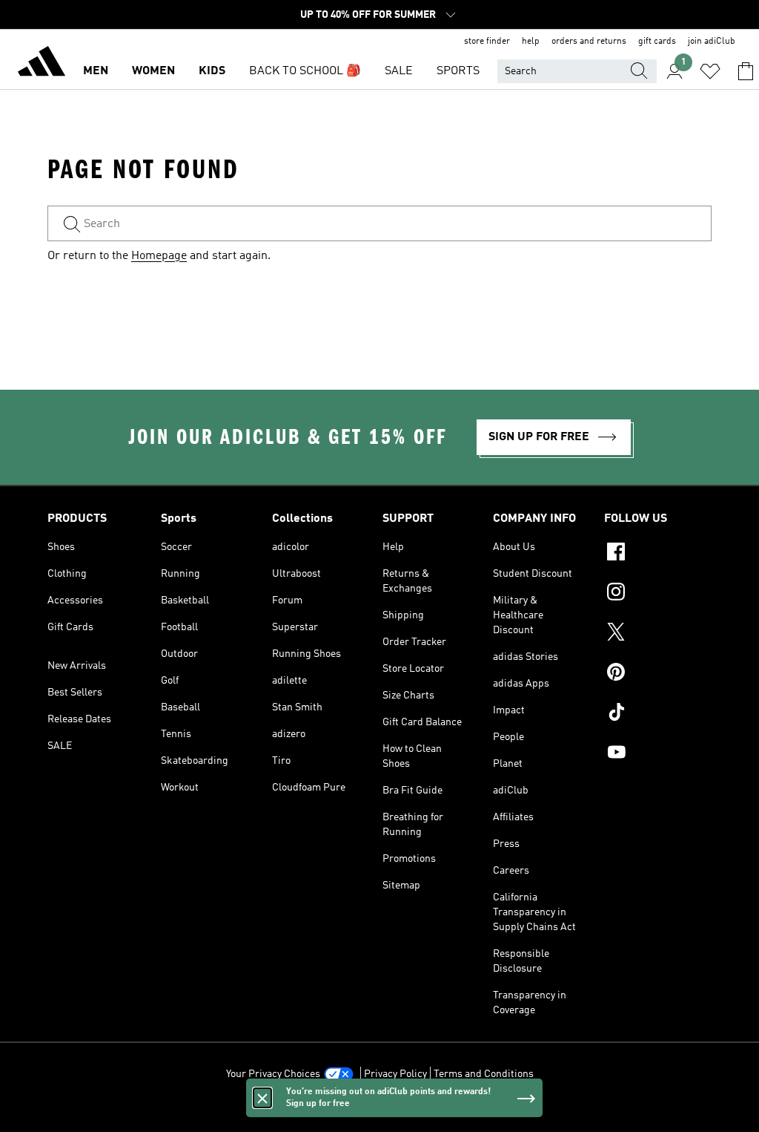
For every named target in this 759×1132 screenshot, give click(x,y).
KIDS (212, 71)
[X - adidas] (658, 634)
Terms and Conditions (484, 1074)
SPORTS (458, 71)
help (531, 41)
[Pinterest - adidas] (658, 674)
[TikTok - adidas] (658, 714)
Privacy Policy (395, 1074)
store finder (487, 41)
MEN (95, 71)
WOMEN (153, 71)
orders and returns (588, 41)
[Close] (262, 1098)
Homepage (159, 256)
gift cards (657, 41)
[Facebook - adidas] (658, 554)
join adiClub (711, 41)
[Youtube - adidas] (658, 754)
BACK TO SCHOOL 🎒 (305, 71)
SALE (399, 71)
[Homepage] (41, 64)
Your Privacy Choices (273, 1074)
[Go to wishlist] (710, 71)
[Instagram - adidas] (658, 594)
